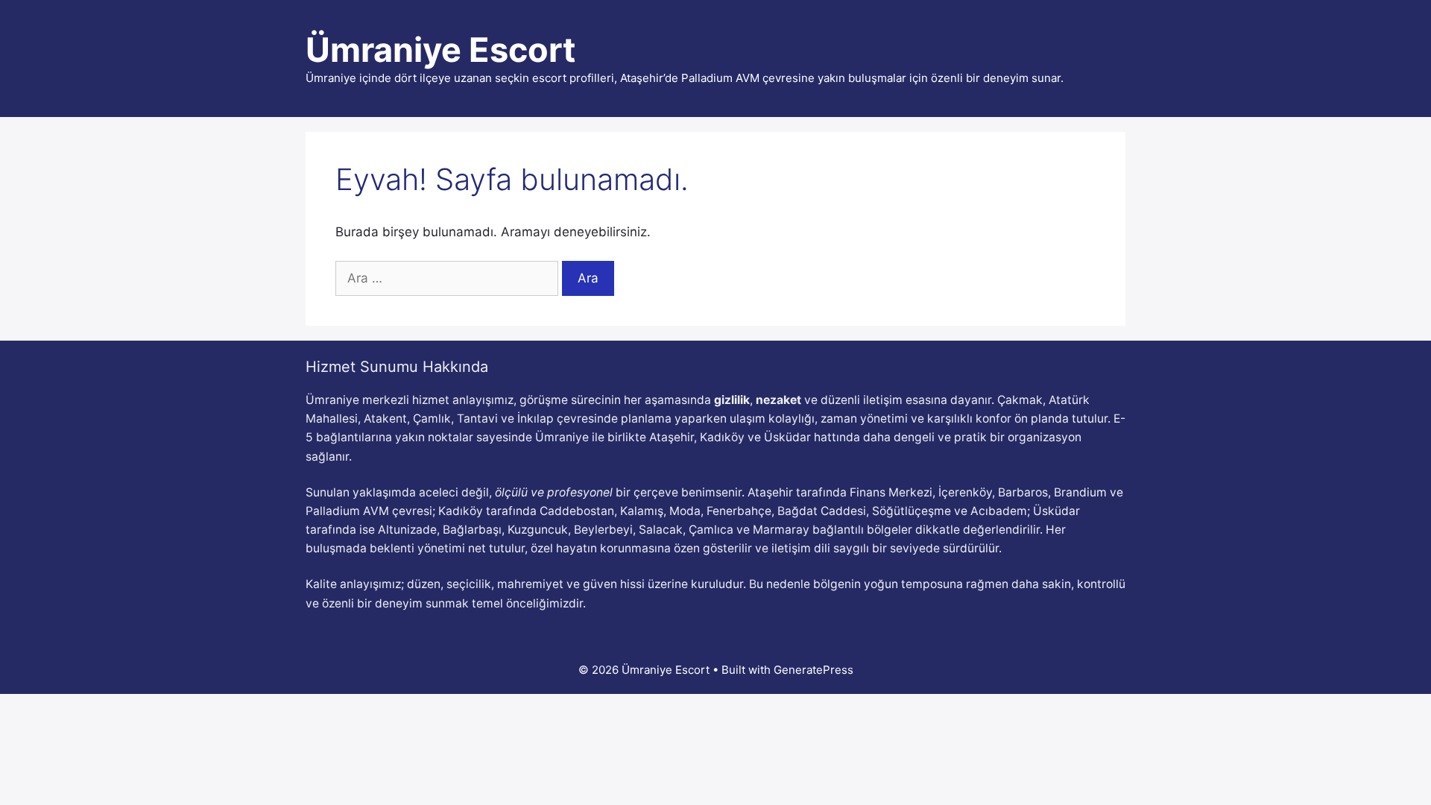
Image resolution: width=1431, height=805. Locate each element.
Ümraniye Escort (440, 49)
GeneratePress (813, 670)
